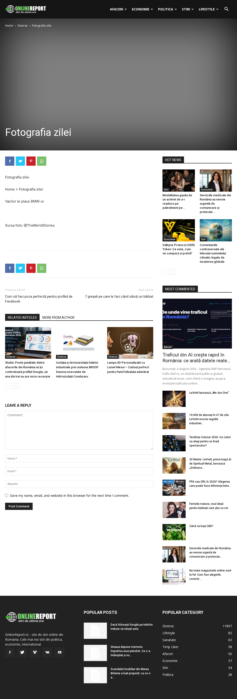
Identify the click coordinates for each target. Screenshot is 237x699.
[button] (226, 9)
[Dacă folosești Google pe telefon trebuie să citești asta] (95, 631)
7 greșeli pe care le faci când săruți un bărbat (119, 296)
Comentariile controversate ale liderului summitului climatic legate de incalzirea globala (213, 253)
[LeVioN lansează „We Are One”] (174, 399)
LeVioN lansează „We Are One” (209, 392)
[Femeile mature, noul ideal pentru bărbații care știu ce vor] (174, 510)
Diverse (23, 26)
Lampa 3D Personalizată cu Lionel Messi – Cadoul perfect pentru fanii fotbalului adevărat (128, 367)
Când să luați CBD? (201, 526)
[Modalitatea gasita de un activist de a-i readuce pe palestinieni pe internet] (178, 180)
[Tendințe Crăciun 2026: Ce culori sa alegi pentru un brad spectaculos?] (174, 443)
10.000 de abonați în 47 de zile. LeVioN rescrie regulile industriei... (209, 419)
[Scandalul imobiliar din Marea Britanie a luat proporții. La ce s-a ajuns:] (95, 675)
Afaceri (116, 9)
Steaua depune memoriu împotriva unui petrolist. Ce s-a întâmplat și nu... (130, 651)
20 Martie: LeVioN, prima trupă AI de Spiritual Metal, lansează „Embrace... (210, 463)
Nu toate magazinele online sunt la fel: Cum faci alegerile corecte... (210, 574)
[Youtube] (59, 652)
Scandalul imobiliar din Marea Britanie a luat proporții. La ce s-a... (131, 673)
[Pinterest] (31, 161)
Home (9, 26)
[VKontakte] (47, 652)
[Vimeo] (34, 652)
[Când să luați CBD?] (174, 532)
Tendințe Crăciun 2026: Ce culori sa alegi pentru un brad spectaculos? (210, 441)
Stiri (186, 9)
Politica (165, 9)
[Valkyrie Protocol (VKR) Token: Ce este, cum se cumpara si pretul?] (178, 230)
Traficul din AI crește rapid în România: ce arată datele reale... (196, 357)
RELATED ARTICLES (22, 317)
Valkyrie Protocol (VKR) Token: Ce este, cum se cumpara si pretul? (178, 249)
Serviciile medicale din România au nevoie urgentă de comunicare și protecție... (210, 552)
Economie (140, 9)
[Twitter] (20, 161)
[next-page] (15, 386)
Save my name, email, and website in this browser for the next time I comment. (69, 495)
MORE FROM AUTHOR (58, 317)
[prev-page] (8, 386)
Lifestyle (207, 9)
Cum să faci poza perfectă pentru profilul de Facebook (38, 298)
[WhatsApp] (41, 161)
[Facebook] (9, 161)
